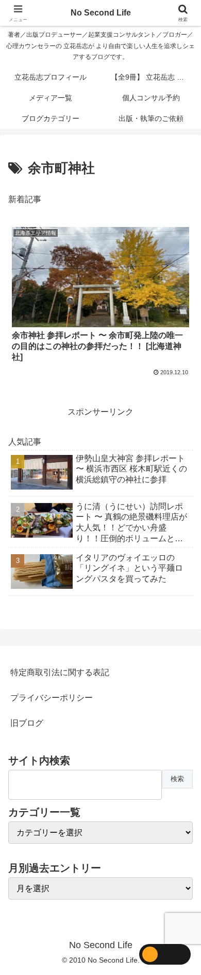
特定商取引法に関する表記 (59, 672)
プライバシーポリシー (51, 697)
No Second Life (101, 12)
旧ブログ (26, 723)
